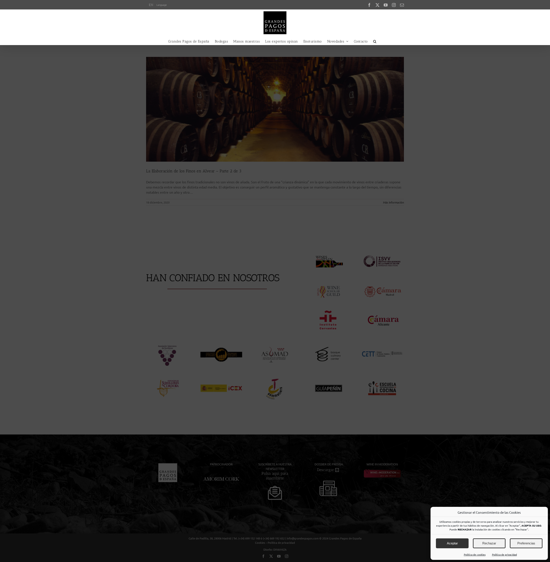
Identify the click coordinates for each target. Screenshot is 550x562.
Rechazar (489, 543)
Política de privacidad (504, 554)
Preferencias (526, 543)
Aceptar (452, 543)
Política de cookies (475, 554)
